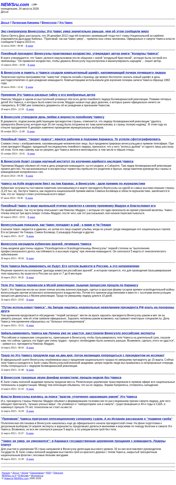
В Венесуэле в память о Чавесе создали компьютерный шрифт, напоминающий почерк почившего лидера (83, 72)
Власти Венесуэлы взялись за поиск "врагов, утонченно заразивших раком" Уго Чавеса (69, 396)
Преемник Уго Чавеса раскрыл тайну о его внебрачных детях (48, 94)
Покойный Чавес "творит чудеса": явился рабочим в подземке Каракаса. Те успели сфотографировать (81, 139)
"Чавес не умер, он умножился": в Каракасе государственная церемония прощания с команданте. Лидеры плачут (83, 442)
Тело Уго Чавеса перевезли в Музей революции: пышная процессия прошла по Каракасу (69, 285)
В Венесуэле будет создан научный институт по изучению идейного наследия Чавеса (67, 161)
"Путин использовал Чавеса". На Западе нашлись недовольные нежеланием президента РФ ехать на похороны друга (87, 309)
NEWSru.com (15, 4)
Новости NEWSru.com (16, 478)
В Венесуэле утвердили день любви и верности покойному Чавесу (52, 117)
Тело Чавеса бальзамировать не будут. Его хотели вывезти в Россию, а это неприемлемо (70, 266)
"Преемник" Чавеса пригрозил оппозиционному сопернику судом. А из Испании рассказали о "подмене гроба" (87, 419)
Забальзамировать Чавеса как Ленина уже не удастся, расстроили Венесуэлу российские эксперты (78, 333)
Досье (15, 472)
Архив (24, 472)
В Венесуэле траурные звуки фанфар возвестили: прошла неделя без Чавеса (61, 377)
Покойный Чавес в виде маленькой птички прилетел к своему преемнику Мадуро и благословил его (78, 205)
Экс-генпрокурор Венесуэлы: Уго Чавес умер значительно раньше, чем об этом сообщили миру (75, 31)
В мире (29, 46)
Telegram (58, 472)
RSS (48, 472)
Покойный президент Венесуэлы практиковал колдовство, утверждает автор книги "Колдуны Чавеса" (80, 53)
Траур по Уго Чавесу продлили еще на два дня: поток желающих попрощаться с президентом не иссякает (82, 355)
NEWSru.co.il (9, 475)
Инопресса (37, 475)
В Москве (23, 475)
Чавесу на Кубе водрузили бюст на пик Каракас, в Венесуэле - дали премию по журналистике (73, 183)
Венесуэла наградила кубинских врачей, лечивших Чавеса (46, 244)
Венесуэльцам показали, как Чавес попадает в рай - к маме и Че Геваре (56, 225)
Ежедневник (37, 472)
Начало (6, 472)
